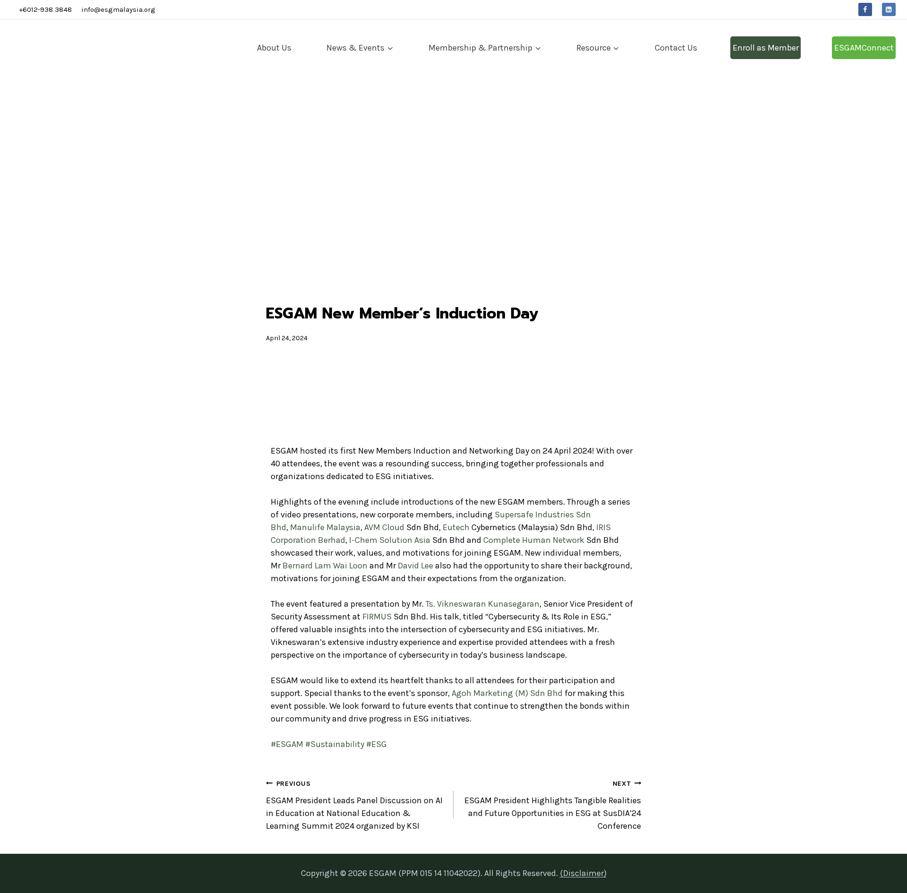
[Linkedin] (889, 10)
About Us (274, 48)
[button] (279, 400)
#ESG (376, 744)
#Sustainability (334, 744)
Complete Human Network (533, 540)
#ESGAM (287, 744)
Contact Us (676, 48)
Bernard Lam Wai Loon (325, 565)
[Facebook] (865, 10)
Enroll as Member (766, 48)
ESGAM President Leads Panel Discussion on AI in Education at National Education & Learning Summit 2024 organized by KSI (354, 805)
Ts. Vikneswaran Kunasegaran (482, 604)
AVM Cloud (384, 527)
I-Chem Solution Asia (389, 540)
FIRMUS (377, 616)
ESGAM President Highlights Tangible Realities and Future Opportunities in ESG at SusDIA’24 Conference (552, 805)
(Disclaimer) (583, 873)
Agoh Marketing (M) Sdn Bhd (507, 693)
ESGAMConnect (864, 48)
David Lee (415, 565)
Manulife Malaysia (325, 527)
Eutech (456, 527)
